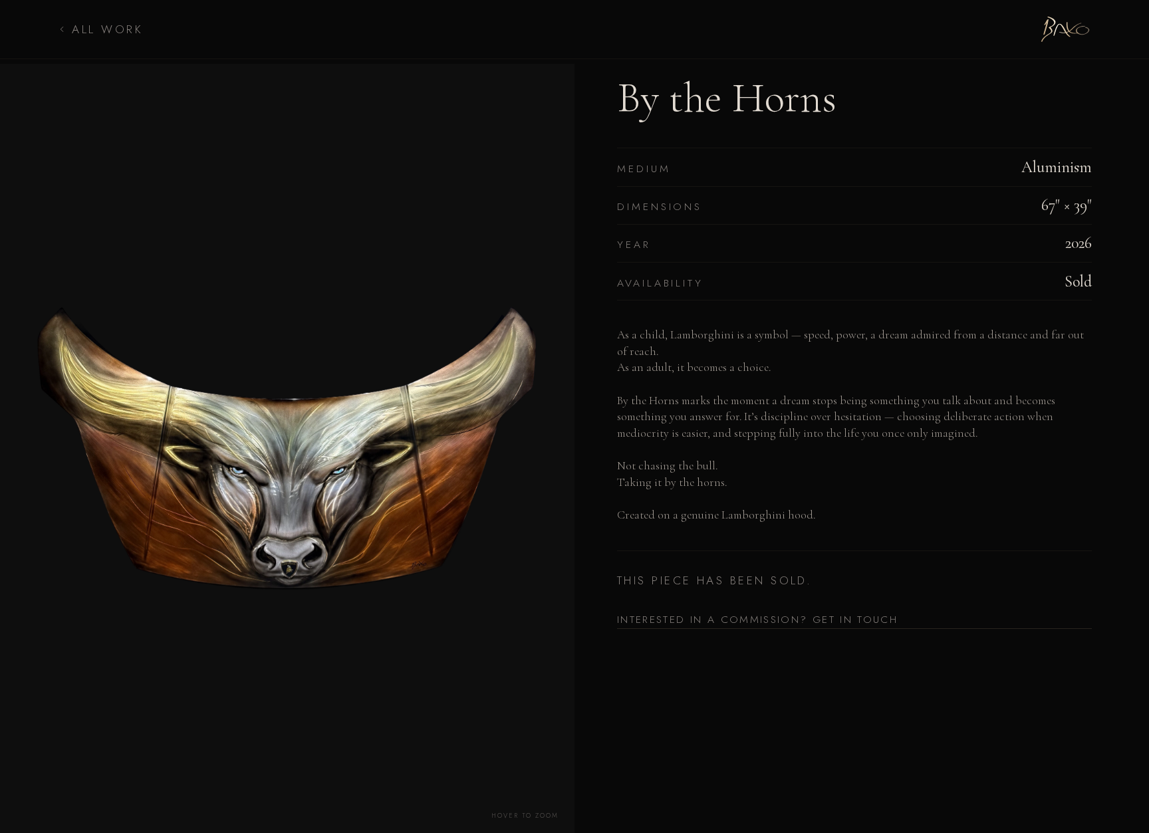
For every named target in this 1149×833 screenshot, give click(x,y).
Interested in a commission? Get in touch (757, 619)
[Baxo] (1065, 29)
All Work (107, 29)
